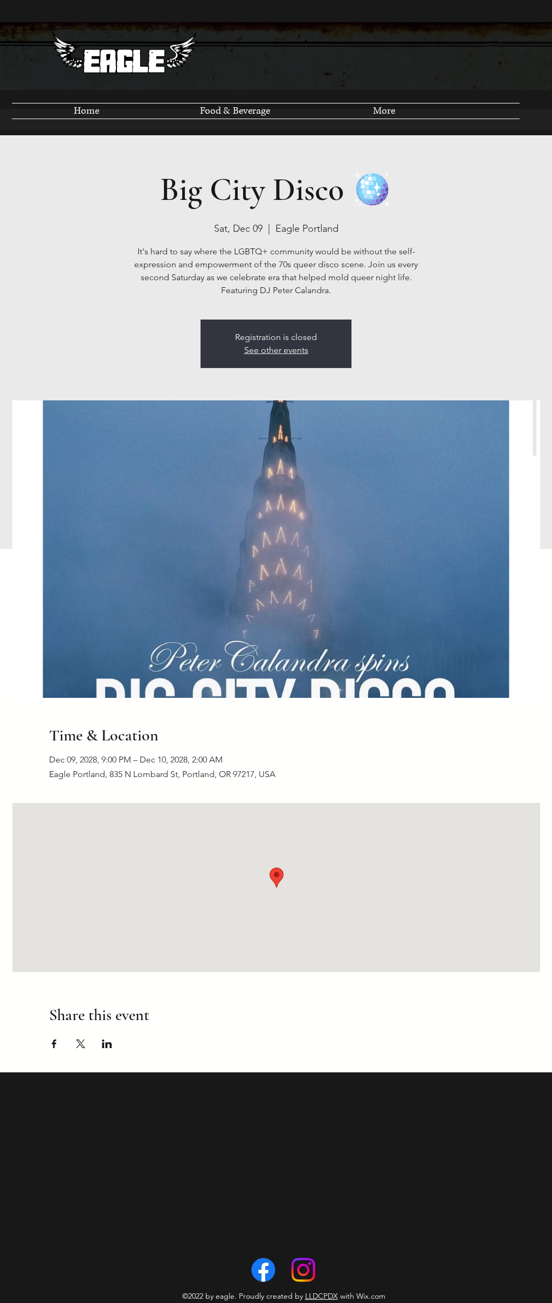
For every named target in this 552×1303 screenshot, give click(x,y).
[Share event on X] (80, 1043)
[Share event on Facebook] (54, 1043)
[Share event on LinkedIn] (107, 1043)
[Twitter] (303, 1270)
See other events (276, 350)
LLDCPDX (321, 1296)
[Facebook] (263, 1270)
